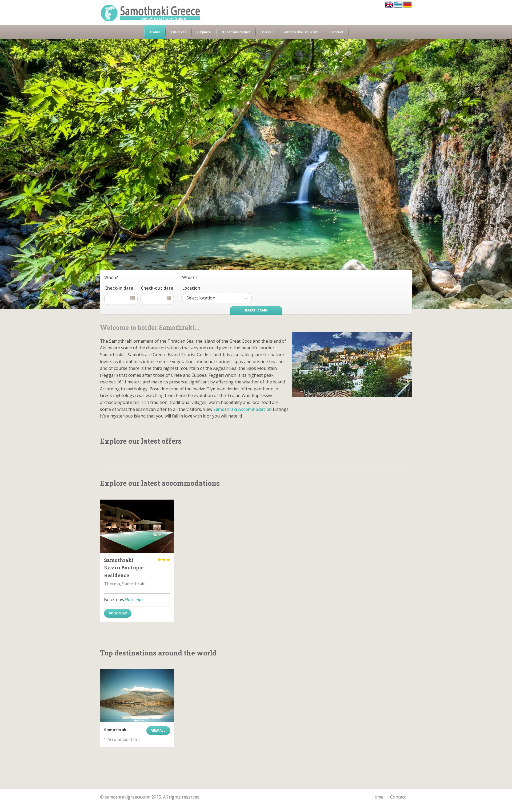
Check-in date (119, 288)
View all (158, 730)
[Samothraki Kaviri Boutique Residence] (137, 526)
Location (191, 288)
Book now (118, 613)
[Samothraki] (137, 695)
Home (377, 797)
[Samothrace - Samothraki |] (150, 12)
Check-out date (157, 288)
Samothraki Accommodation (242, 409)
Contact (398, 797)
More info (133, 599)
